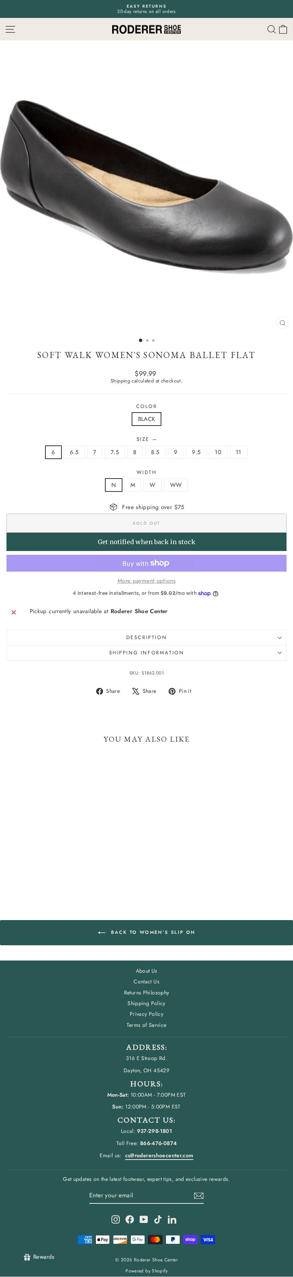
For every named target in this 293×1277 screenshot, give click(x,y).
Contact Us (146, 981)
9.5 (196, 452)
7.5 (115, 452)
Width (147, 472)
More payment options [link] (147, 580)
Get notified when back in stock (146, 542)
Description (146, 637)
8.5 (155, 452)
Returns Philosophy (146, 992)
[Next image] (280, 186)
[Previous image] (13, 186)
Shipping (120, 380)
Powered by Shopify (146, 1270)
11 (238, 452)
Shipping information (146, 652)
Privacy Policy (146, 1014)
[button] (283, 29)
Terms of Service (147, 1025)
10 (218, 452)
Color (146, 406)
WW (176, 485)
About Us (147, 971)
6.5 (74, 452)
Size (147, 439)
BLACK (146, 419)
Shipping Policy (146, 1003)
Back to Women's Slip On (151, 932)
